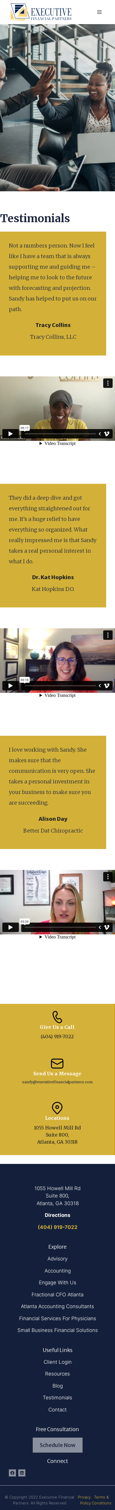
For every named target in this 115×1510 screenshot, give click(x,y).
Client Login (58, 1362)
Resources (57, 1374)
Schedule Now (57, 1445)
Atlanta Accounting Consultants (57, 1306)
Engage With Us (57, 1282)
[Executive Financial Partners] (41, 12)
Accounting (58, 1271)
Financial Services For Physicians (57, 1318)
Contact (57, 1410)
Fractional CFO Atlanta (57, 1295)
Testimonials (57, 1398)
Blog (57, 1386)
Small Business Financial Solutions (57, 1330)
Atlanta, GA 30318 (58, 1203)
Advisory (57, 1259)
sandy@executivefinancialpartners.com (57, 1082)
